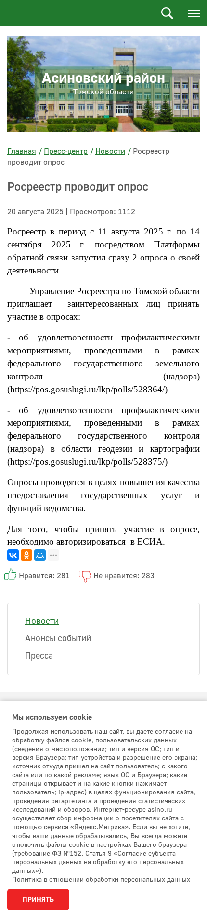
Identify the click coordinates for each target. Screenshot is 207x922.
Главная (21, 151)
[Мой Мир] (40, 555)
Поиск (167, 13)
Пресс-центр (66, 151)
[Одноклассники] (26, 555)
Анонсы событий (58, 638)
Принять (38, 900)
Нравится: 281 (44, 576)
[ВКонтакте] (13, 555)
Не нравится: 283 (124, 576)
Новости (110, 151)
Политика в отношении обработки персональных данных (101, 879)
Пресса (39, 656)
